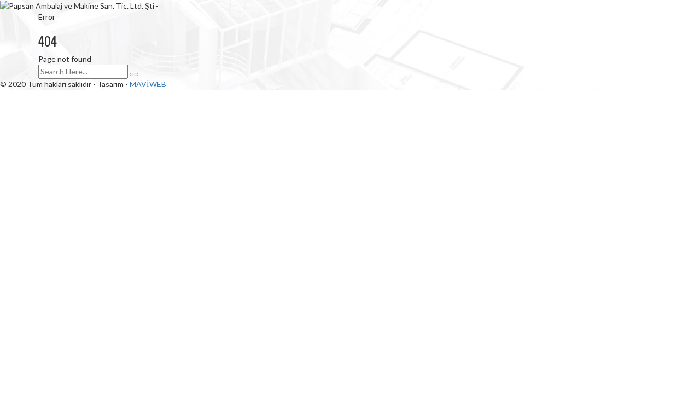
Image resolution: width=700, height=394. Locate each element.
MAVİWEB (148, 84)
